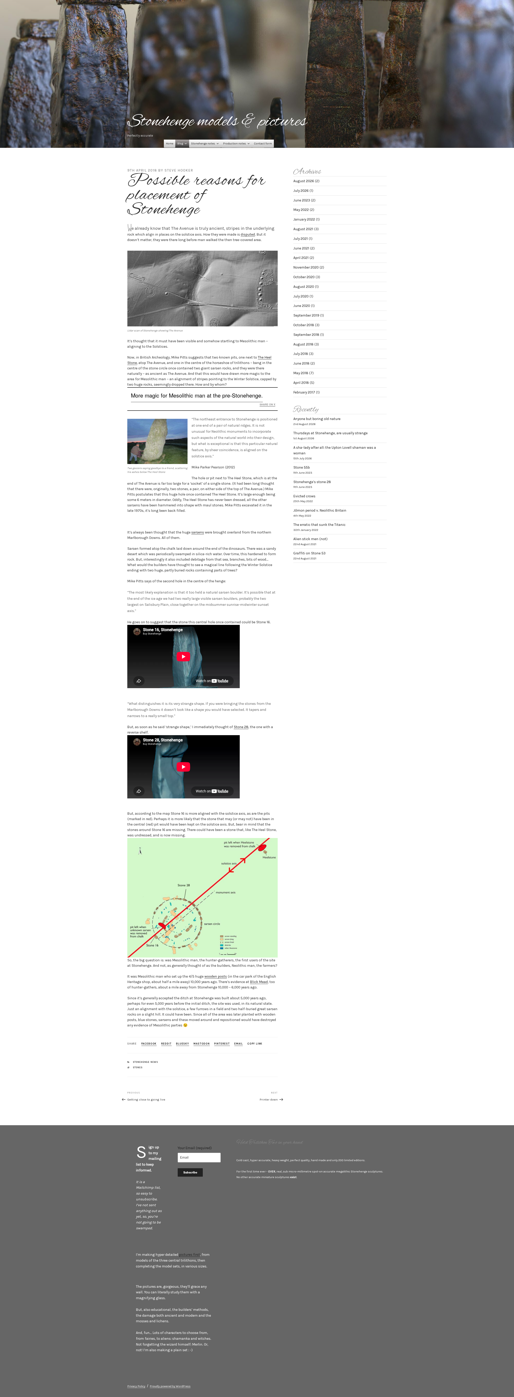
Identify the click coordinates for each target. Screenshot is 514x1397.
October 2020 (304, 277)
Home (169, 143)
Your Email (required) (195, 1148)
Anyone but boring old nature (317, 419)
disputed (248, 234)
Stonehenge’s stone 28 (312, 482)
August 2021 (303, 229)
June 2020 (301, 306)
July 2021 (300, 238)
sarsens (197, 532)
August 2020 (303, 286)
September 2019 (306, 315)
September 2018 (306, 334)
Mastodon (202, 1043)
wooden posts (215, 976)
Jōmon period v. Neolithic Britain (319, 510)
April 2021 (301, 257)
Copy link (254, 1043)
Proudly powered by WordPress (170, 1386)
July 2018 (300, 354)
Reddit (166, 1043)
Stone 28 (241, 727)
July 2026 (301, 190)
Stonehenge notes (203, 143)
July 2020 (301, 296)
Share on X (267, 404)
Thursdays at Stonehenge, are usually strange (330, 433)
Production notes (234, 143)
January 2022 (304, 219)
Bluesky (182, 1043)
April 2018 (301, 382)
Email (238, 1043)
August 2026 (303, 181)
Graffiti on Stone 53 (309, 553)
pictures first (189, 1254)
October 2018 (303, 325)
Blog (180, 143)
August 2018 (303, 344)
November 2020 (306, 267)
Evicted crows (304, 496)
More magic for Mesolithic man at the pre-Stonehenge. (197, 395)
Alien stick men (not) (310, 539)
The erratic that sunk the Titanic (319, 524)
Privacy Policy (136, 1386)
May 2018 (300, 373)
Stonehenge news (145, 1062)
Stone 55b (301, 467)
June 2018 (301, 363)
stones (138, 1067)
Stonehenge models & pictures (217, 121)
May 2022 (301, 209)
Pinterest (222, 1043)
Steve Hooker (178, 170)
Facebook (149, 1043)
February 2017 (304, 392)
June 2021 (301, 248)
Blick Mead (259, 982)
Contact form (263, 143)
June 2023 (301, 200)
